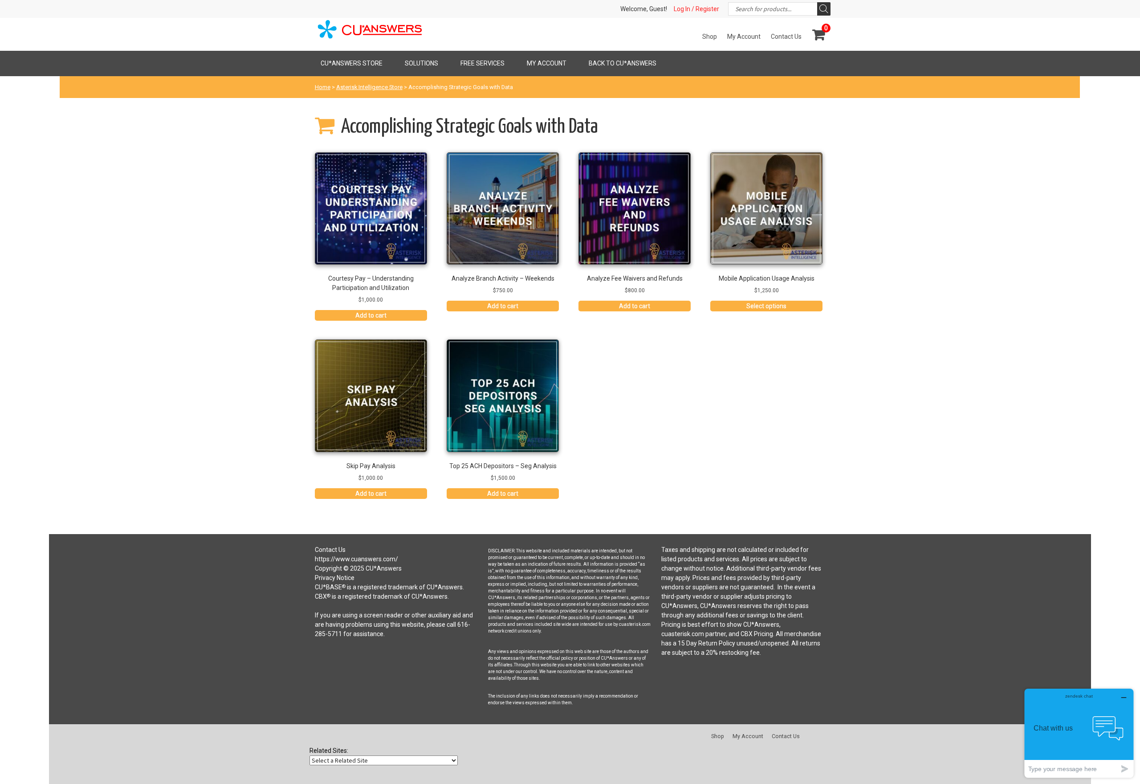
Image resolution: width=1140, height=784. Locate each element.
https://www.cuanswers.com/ (356, 559)
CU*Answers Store (352, 63)
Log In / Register (696, 8)
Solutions (421, 63)
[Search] (824, 9)
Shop (709, 36)
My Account (744, 36)
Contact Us (786, 36)
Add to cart (371, 315)
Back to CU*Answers (622, 63)
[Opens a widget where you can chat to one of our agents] (1079, 733)
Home (322, 87)
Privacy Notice (334, 577)
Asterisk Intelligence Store (369, 87)
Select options (766, 306)
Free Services (482, 63)
